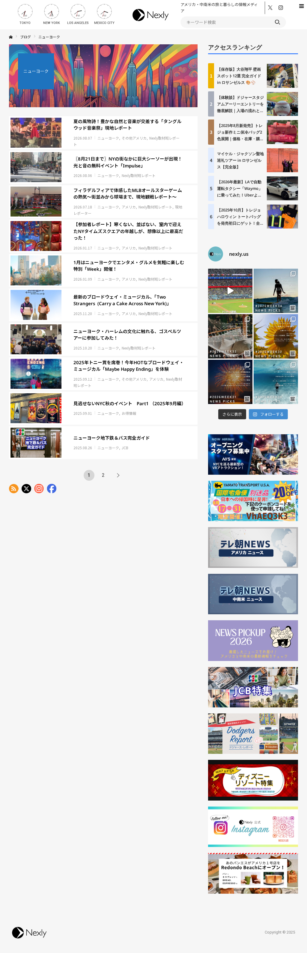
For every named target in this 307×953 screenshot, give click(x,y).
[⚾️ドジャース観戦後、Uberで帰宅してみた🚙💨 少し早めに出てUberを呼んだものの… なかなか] (230, 291)
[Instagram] (281, 8)
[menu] (301, 6)
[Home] (11, 37)
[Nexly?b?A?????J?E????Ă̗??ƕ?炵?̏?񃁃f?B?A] (29, 939)
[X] (270, 8)
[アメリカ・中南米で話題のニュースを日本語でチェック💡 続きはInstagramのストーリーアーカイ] (230, 382)
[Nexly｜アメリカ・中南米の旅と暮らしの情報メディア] (151, 22)
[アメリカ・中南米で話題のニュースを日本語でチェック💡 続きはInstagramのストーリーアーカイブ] (276, 291)
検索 (277, 22)
